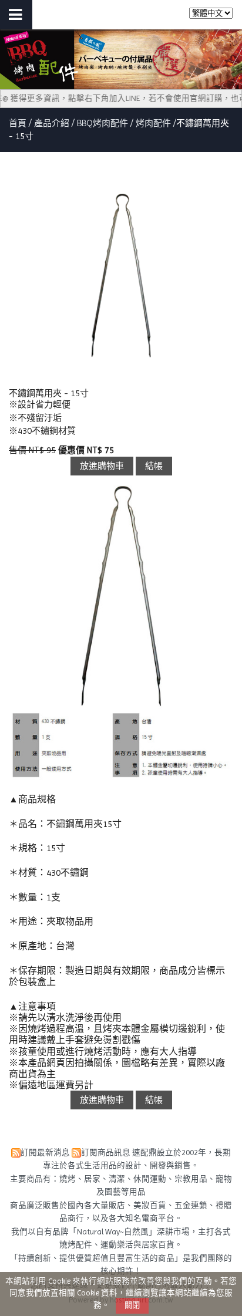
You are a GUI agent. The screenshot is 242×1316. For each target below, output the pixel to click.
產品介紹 (53, 123)
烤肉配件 (153, 123)
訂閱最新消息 (45, 1152)
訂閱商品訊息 (105, 1152)
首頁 (17, 123)
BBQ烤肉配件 (102, 123)
